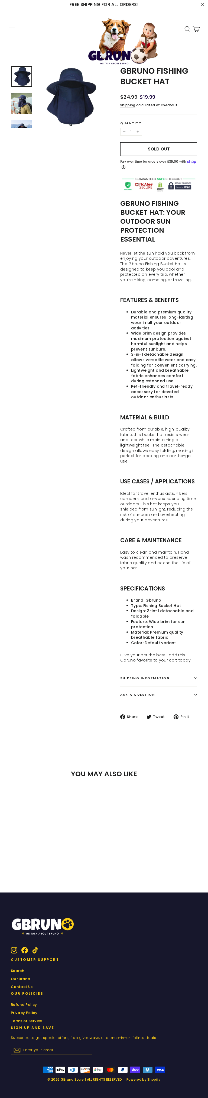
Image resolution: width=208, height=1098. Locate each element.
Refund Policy (24, 1004)
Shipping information (145, 678)
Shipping (127, 105)
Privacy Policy (24, 1012)
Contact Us (22, 986)
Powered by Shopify (143, 1079)
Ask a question (137, 694)
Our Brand (20, 978)
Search (17, 970)
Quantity (130, 123)
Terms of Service (26, 1020)
